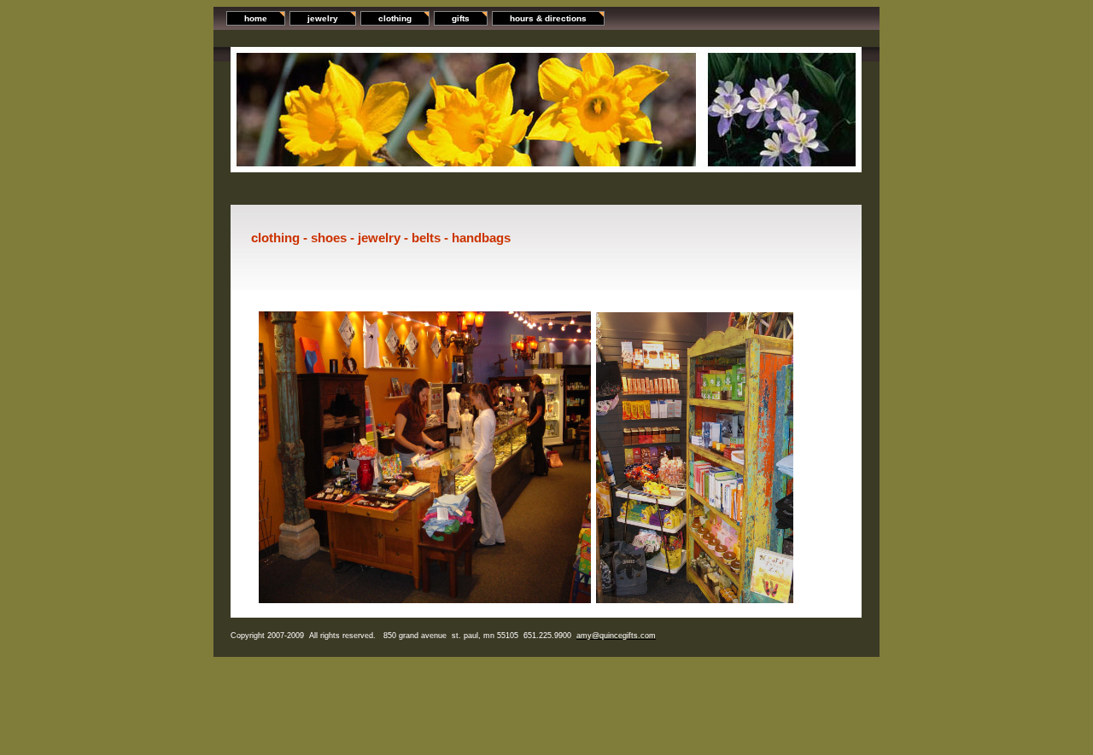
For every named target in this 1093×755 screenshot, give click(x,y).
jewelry (322, 18)
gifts (461, 18)
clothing (395, 18)
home (255, 18)
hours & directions (548, 18)
